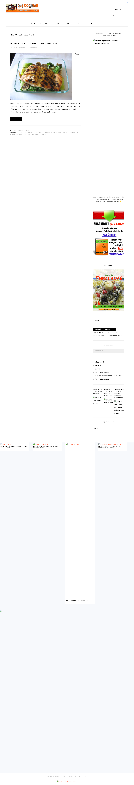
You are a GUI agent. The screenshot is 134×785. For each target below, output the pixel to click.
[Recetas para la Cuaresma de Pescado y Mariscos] (109, 444)
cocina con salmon (36, 132)
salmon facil (34, 134)
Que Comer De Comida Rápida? (77, 600)
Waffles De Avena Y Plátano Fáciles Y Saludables (119, 393)
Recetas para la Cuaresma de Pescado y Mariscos (109, 447)
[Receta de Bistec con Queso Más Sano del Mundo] (40, 444)
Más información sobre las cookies (108, 376)
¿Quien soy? (99, 362)
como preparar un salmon (50, 132)
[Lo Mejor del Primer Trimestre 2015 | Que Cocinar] (6, 444)
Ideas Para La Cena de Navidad (97, 391)
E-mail (96, 321)
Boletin (97, 369)
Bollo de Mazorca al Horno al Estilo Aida (108, 392)
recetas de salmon (73, 132)
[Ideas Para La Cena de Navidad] (98, 403)
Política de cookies (102, 372)
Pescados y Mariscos (23, 130)
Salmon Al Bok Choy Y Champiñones (33, 43)
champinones (27, 132)
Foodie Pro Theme (80, 776)
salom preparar (42, 134)
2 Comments (33, 47)
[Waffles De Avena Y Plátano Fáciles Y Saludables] (119, 413)
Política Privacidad (102, 379)
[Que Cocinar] (22, 13)
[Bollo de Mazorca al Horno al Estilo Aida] (109, 403)
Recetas (98, 365)
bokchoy (20, 132)
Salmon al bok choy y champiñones (20, 134)
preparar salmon (62, 132)
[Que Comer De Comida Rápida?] (80, 444)
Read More (16, 119)
